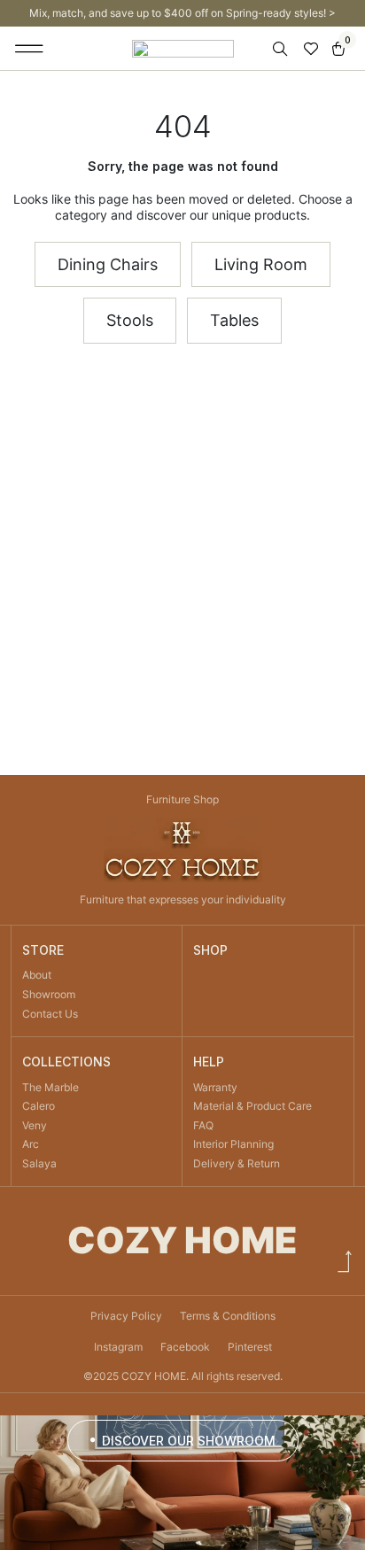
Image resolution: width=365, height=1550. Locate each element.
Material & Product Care (252, 1105)
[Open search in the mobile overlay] (282, 49)
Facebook (185, 1346)
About (36, 974)
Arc (30, 1144)
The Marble (50, 1087)
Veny (34, 1125)
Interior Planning (233, 1144)
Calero (38, 1105)
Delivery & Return (236, 1163)
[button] (30, 49)
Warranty (215, 1087)
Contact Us (50, 1013)
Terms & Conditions (228, 1315)
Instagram (118, 1346)
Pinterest (250, 1346)
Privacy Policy (126, 1315)
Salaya (39, 1163)
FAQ (203, 1125)
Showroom (48, 994)
